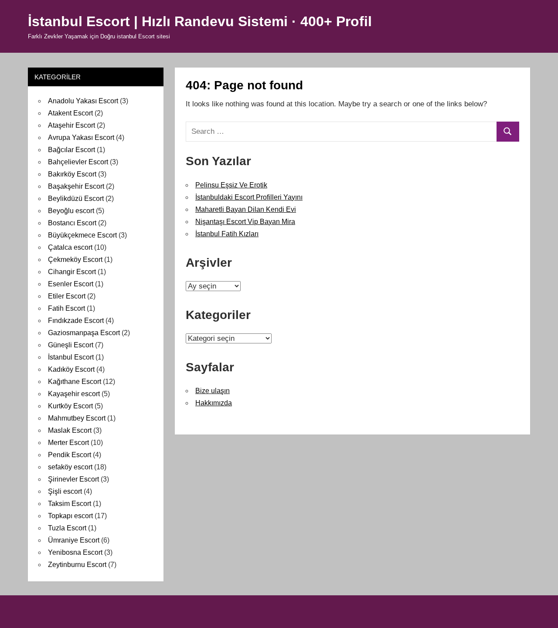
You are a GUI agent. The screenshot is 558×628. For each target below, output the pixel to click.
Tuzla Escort (67, 528)
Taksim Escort (69, 503)
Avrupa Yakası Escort (81, 137)
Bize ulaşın (212, 390)
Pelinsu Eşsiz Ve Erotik (231, 185)
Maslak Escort (70, 430)
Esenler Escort (70, 284)
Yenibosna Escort (75, 552)
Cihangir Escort (72, 271)
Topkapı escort (70, 515)
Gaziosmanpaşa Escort (84, 332)
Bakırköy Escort (72, 174)
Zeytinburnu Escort (77, 564)
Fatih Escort (66, 308)
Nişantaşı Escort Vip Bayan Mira (245, 221)
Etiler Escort (66, 296)
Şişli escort (65, 491)
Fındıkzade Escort (76, 320)
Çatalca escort (70, 247)
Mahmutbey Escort (76, 418)
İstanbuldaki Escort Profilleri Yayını (249, 197)
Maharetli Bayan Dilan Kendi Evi (245, 209)
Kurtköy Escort (70, 406)
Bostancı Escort (72, 223)
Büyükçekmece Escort (82, 235)
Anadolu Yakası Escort (83, 101)
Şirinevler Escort (73, 479)
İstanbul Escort (71, 357)
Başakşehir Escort (76, 186)
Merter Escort (68, 442)
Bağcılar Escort (71, 149)
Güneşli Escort (70, 345)
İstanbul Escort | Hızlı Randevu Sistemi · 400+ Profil (200, 21)
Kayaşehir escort (74, 393)
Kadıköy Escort (71, 369)
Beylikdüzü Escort (76, 198)
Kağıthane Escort (74, 381)
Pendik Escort (69, 454)
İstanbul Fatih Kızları (227, 234)
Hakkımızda (213, 403)
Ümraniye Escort (73, 540)
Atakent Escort (70, 113)
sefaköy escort (70, 467)
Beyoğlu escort (71, 210)
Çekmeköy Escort (75, 259)
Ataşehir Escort (71, 125)
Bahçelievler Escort (78, 162)
